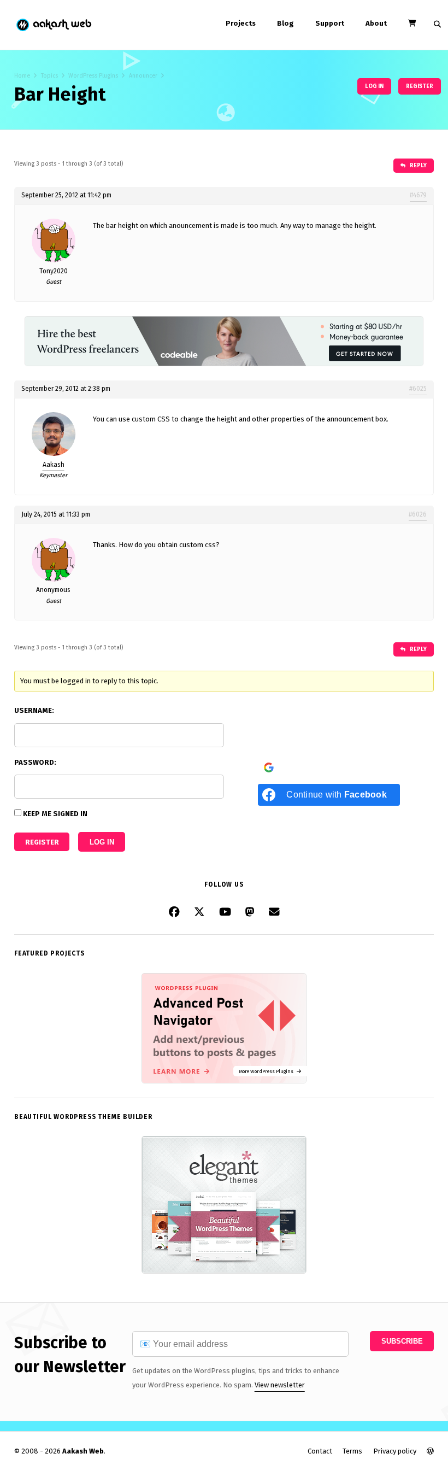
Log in (374, 86)
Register (419, 86)
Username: (34, 710)
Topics (49, 75)
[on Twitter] (199, 912)
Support (329, 23)
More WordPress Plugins (268, 1071)
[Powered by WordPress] (430, 1451)
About (376, 23)
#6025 (418, 388)
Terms (352, 1451)
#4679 (418, 195)
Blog (285, 23)
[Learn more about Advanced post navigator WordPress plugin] (224, 1081)
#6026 (418, 514)
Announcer (143, 75)
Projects (241, 23)
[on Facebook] (174, 912)
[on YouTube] (225, 912)
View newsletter (280, 1385)
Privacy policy (394, 1451)
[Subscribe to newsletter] (274, 912)
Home (22, 75)
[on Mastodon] (250, 912)
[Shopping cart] (412, 23)
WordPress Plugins (93, 75)
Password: (35, 762)
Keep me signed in (55, 814)
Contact (320, 1451)
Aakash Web (53, 25)
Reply (418, 165)
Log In (102, 842)
